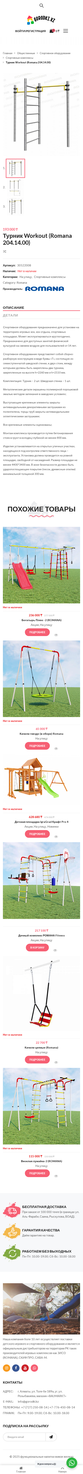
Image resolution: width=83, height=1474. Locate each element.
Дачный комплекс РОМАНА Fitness (41, 935)
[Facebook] (15, 1368)
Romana (22, 282)
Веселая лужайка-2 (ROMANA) (41, 1161)
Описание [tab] (13, 307)
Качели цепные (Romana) (41, 1047)
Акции (35, 624)
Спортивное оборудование (55, 53)
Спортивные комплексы (19, 57)
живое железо (64, 1456)
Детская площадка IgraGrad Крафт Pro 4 (41, 821)
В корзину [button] (37, 947)
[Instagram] (6, 1368)
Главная (7, 53)
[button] (74, 78)
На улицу (25, 276)
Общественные (26, 53)
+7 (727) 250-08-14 (34, 1407)
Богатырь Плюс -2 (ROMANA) (42, 620)
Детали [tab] (10, 315)
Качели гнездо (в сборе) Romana (41, 733)
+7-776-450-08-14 (62, 1407)
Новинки (52, 826)
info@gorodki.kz (28, 1401)
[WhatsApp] (34, 1368)
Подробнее (37, 632)
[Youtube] (25, 1368)
